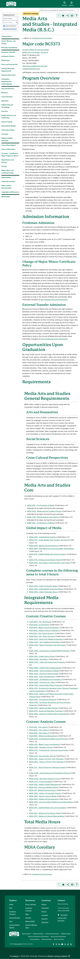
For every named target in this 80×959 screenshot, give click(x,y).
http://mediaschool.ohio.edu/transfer (54, 299)
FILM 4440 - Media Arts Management (43, 736)
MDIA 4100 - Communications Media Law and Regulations (51, 802)
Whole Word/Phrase (10, 26)
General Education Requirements (7, 69)
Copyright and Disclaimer (10, 192)
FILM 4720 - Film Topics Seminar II (42, 636)
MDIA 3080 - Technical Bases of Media (44, 670)
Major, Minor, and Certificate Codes (7, 171)
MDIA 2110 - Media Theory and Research (44, 744)
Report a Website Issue (31, 926)
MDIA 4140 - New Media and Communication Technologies (51, 548)
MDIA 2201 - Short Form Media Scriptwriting (46, 639)
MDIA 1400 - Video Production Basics (43, 592)
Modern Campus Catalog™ (58, 956)
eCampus (4, 134)
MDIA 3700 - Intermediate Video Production (46, 685)
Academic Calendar (8, 52)
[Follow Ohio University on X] (65, 944)
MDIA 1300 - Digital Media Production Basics (46, 589)
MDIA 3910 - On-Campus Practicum (42, 699)
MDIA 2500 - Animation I (38, 659)
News (27, 914)
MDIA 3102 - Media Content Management (45, 784)
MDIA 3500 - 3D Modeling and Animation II (45, 679)
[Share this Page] (67, 15)
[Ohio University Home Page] (14, 935)
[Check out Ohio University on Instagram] (56, 944)
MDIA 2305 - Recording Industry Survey (44, 778)
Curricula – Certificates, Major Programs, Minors (10, 154)
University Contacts (8, 181)
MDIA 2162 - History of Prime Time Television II (47, 762)
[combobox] (58, 10)
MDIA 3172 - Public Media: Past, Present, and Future (49, 540)
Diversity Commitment (9, 47)
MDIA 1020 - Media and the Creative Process (44, 511)
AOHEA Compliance (38, 933)
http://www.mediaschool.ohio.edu (34, 66)
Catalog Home (6, 36)
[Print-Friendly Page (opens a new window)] (72, 15)
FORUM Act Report (66, 933)
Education (4, 101)
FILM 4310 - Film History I (38, 727)
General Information (8, 75)
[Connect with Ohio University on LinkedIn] (59, 944)
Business (4, 93)
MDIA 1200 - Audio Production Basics (43, 586)
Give (10, 908)
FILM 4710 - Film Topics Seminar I (42, 633)
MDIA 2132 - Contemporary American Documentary (49, 750)
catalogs (15, 956)
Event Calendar (30, 904)
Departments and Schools (7, 161)
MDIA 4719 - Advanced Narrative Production (46, 711)
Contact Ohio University (62, 919)
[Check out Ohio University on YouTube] (62, 944)
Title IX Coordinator (59, 939)
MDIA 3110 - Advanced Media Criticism (44, 787)
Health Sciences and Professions (8, 116)
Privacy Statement (35, 939)
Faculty (4, 166)
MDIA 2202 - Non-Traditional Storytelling (44, 642)
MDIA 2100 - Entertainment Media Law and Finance (48, 739)
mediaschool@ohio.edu (31, 68)
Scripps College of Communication (35, 49)
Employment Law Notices (52, 933)
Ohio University (18, 944)
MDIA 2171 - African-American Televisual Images (47, 767)
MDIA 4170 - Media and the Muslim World (45, 560)
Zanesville (44, 922)
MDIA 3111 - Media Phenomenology (42, 790)
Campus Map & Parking (14, 926)
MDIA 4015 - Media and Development (43, 545)
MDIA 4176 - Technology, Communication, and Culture (49, 562)
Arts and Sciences (7, 88)
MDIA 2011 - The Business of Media (40, 523)
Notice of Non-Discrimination (6, 186)
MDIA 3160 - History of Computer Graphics (45, 793)
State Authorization (47, 939)
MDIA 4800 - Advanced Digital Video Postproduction (49, 714)
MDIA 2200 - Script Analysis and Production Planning (49, 773)
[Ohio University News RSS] (71, 944)
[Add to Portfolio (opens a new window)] (63, 15)
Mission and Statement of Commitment (38, 936)
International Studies (8, 126)
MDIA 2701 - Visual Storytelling (41, 781)
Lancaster (44, 915)
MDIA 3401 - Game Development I (42, 676)
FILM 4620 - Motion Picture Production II (44, 630)
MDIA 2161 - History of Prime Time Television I (46, 759)
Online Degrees (14, 918)
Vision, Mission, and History (8, 42)
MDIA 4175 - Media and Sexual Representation (46, 816)
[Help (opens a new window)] (76, 15)
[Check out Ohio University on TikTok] (68, 944)
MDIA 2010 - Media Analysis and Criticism (43, 517)
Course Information (8, 149)
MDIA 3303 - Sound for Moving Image (43, 673)
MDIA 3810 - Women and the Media (42, 796)
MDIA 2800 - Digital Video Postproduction (45, 668)
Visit (10, 921)
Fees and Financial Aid (9, 64)
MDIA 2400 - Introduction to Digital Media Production (49, 651)
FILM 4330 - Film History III (39, 733)
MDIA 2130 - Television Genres (41, 747)
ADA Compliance (26, 933)
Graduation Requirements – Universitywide (7, 81)
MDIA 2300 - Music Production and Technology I (47, 645)
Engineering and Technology (7, 106)
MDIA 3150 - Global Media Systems (42, 537)
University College (7, 130)
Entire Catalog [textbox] (8, 18)
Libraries (28, 918)
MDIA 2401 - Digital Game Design (42, 656)
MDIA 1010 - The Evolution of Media (40, 505)
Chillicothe (45, 908)
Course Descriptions (8, 145)
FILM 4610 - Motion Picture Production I (44, 627)
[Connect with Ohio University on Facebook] (53, 944)
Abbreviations (6, 177)
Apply (11, 904)
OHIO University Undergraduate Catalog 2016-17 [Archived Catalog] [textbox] (58, 10)
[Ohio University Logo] (11, 6)
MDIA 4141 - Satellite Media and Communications (47, 554)
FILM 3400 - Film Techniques (40, 622)
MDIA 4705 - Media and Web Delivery (43, 708)
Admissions (5, 60)
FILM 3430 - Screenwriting (39, 624)
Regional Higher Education (7, 139)
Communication (7, 97)
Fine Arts (4, 111)
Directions (63, 915)
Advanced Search (10, 29)
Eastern (44, 911)
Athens (43, 904)
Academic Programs (12, 912)
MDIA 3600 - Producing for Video (42, 682)
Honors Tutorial (6, 122)
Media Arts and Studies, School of (35, 52)
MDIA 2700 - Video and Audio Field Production (47, 662)
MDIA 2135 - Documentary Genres (42, 756)
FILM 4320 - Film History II (39, 730)
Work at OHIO (30, 921)
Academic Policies (7, 56)
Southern (44, 919)
